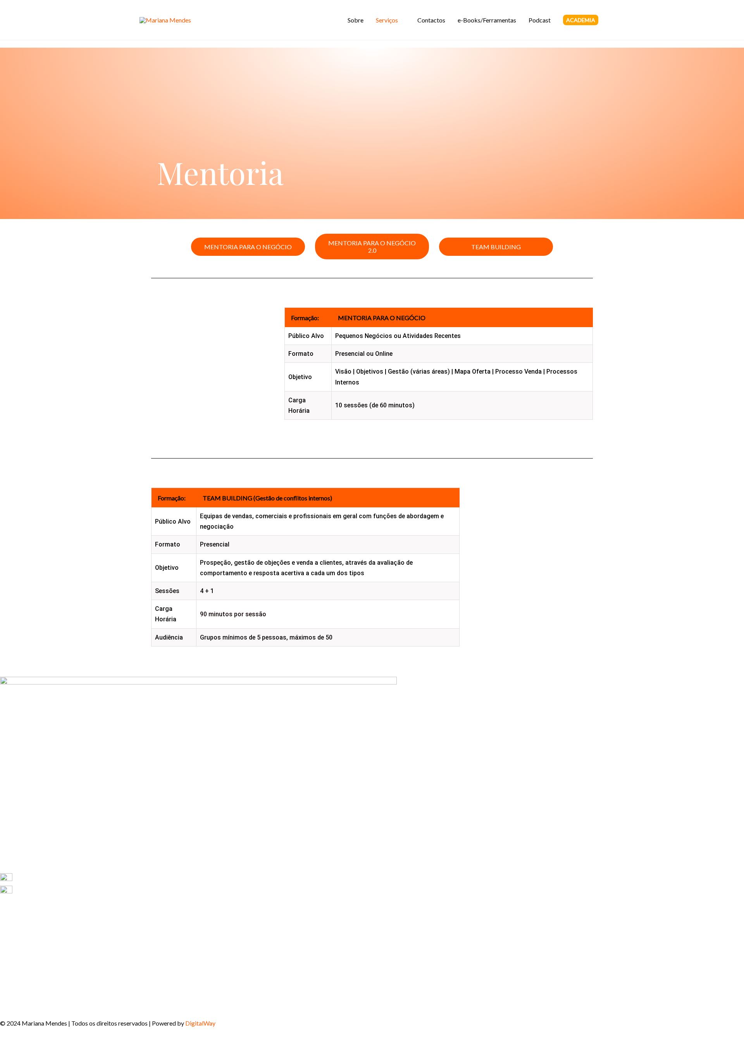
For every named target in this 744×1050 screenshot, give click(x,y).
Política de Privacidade (30, 980)
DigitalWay (200, 1023)
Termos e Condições (26, 991)
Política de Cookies (26, 1002)
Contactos (431, 20)
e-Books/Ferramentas (487, 20)
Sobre (355, 20)
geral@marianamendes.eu (48, 891)
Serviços (387, 20)
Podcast (540, 20)
